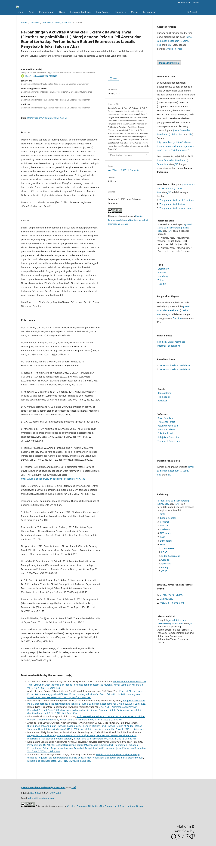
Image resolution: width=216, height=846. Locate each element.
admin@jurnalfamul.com (41, 798)
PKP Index (165, 533)
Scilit (162, 544)
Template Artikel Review (172, 204)
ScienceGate (167, 548)
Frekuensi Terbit (166, 421)
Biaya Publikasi (165, 418)
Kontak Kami (164, 392)
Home (24, 22)
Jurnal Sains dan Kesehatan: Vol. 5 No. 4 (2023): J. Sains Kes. (91, 719)
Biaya (62, 11)
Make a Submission (169, 62)
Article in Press (174, 48)
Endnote (161, 272)
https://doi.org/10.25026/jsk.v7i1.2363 (47, 117)
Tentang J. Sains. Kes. (168, 441)
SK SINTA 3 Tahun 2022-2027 (175, 365)
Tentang (119, 11)
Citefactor (165, 529)
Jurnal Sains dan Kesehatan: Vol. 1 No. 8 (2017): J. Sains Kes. (59, 697)
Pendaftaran (149, 11)
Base (162, 536)
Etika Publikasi (165, 433)
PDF (114, 78)
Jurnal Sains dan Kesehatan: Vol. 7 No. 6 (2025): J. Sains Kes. (114, 703)
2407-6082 (55, 792)
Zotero (160, 280)
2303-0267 (34, 792)
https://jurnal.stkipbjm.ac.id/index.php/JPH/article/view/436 (53, 478)
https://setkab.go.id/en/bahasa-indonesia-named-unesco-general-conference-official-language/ (175, 146)
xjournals (166, 563)
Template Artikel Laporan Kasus (176, 208)
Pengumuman (46, 11)
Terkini (20, 11)
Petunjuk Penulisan (167, 425)
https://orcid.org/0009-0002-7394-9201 (41, 76)
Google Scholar (168, 517)
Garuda (165, 559)
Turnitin (161, 283)
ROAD (164, 552)
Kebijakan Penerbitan (168, 437)
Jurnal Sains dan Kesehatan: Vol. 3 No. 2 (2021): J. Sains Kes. (105, 738)
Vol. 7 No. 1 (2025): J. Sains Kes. (57, 22)
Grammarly (163, 268)
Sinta (162, 513)
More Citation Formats (121, 154)
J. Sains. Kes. (176, 134)
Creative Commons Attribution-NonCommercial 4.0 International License (128, 220)
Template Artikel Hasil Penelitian (177, 200)
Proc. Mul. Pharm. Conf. (172, 602)
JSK (169, 44)
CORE (164, 571)
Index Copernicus (170, 555)
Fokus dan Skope (166, 429)
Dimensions (166, 540)
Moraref (164, 525)
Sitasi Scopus (103, 11)
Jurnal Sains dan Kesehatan (171, 160)
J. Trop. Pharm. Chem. (171, 594)
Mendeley (162, 276)
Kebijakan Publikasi (80, 11)
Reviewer (162, 400)
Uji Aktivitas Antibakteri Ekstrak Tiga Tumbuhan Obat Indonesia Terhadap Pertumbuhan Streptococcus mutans (86, 683)
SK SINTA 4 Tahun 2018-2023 (175, 369)
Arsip (31, 11)
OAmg (164, 567)
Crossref (164, 521)
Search (193, 11)
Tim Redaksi (163, 396)
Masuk (134, 11)
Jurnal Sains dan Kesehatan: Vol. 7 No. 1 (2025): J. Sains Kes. (112, 729)
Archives (35, 22)
